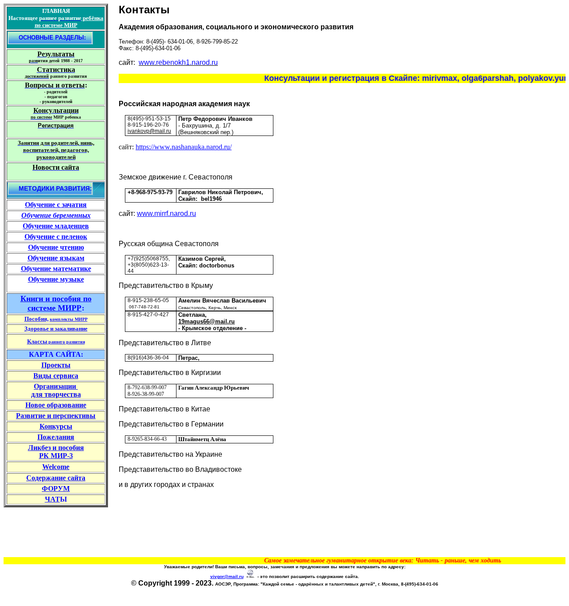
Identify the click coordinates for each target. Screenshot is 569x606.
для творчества (56, 394)
